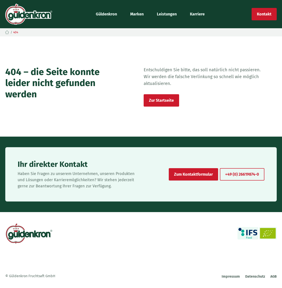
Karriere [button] (197, 14)
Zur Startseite (161, 100)
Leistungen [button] (167, 14)
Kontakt (264, 14)
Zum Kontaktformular (193, 174)
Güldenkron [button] (106, 14)
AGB (273, 276)
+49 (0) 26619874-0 (242, 174)
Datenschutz (255, 276)
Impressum (231, 276)
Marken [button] (137, 14)
